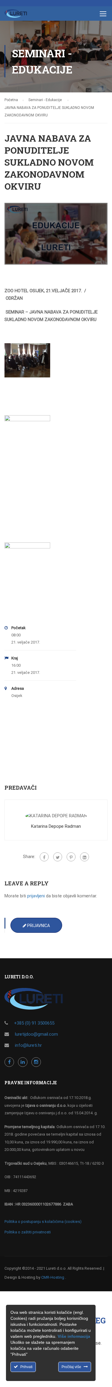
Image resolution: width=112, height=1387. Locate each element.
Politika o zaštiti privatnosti (27, 1232)
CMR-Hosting (52, 1277)
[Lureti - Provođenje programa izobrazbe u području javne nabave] (15, 15)
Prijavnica (38, 925)
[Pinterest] (71, 856)
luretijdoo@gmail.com (36, 1034)
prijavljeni (36, 896)
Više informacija (74, 1336)
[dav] (27, 360)
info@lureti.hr (28, 1045)
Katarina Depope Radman (56, 826)
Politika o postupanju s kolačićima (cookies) (43, 1221)
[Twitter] (57, 856)
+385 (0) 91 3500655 (34, 1023)
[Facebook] (44, 856)
